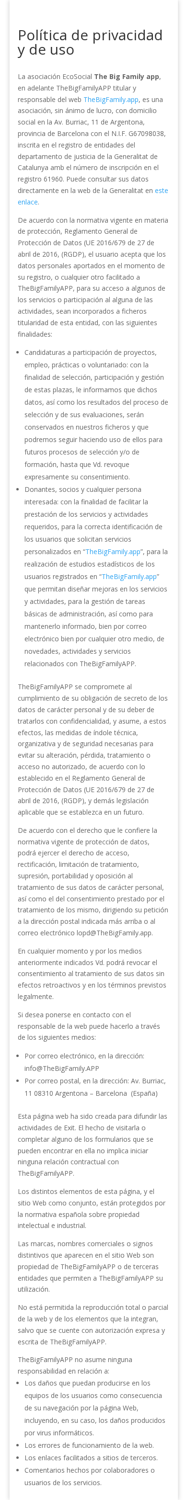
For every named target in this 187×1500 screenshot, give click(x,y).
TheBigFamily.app (111, 99)
